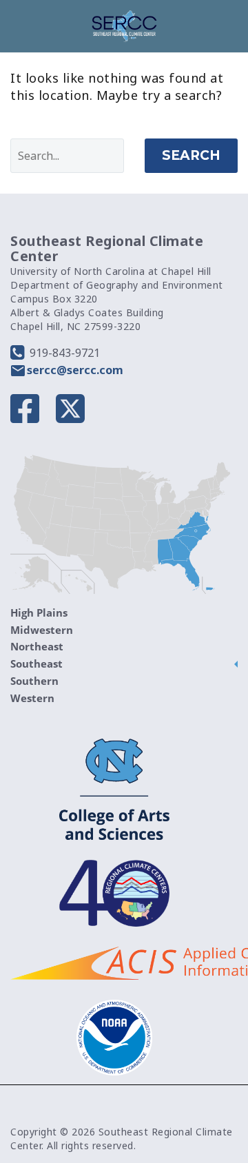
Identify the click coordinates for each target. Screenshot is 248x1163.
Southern (34, 681)
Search (191, 155)
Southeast (36, 663)
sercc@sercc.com (75, 370)
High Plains (39, 612)
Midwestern (41, 630)
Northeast (36, 646)
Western (32, 698)
